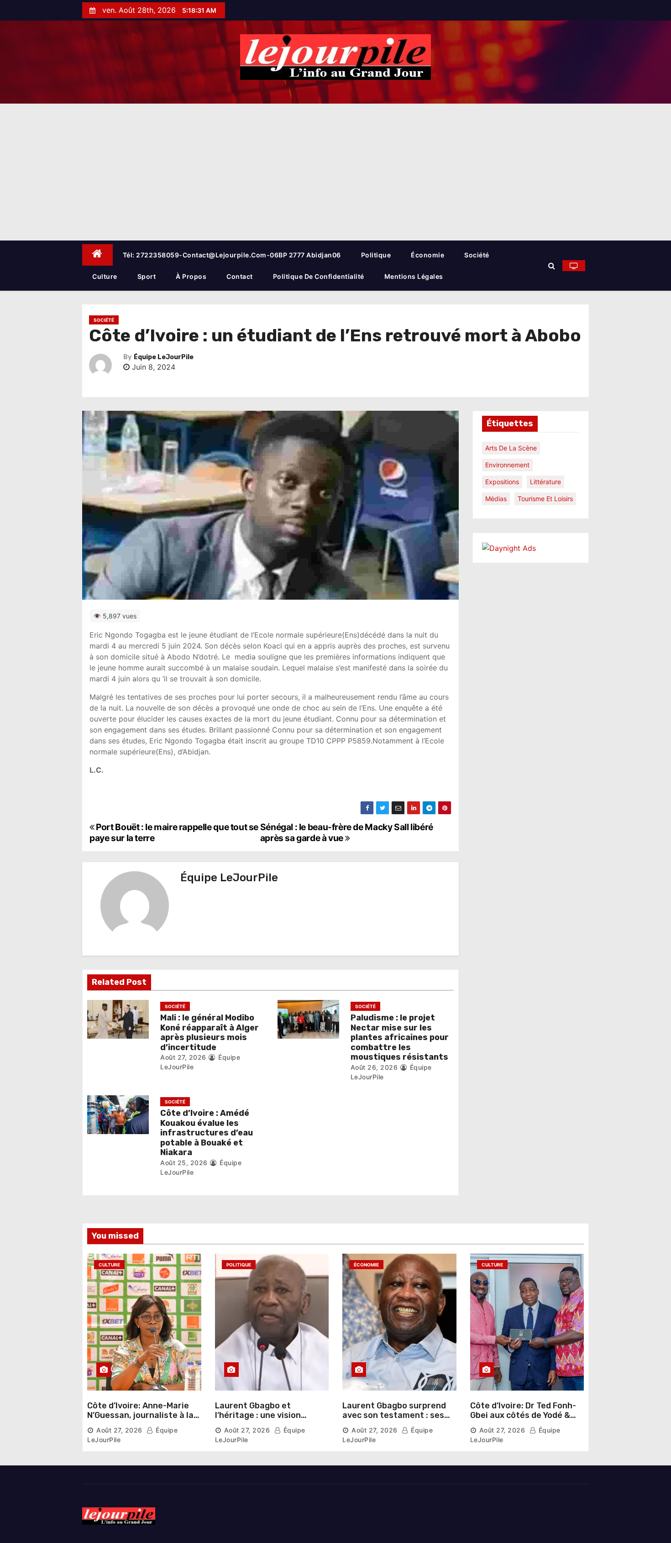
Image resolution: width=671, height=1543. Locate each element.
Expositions (502, 482)
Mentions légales (413, 276)
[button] (551, 265)
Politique (376, 255)
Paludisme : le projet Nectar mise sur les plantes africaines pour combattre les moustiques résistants (400, 1037)
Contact (239, 276)
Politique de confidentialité (318, 276)
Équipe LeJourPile (164, 357)
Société (476, 255)
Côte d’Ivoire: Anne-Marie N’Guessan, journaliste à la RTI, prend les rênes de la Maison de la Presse (140, 1420)
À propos (191, 276)
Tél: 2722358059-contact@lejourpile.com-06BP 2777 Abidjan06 (232, 255)
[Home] (97, 255)
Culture (104, 276)
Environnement (507, 465)
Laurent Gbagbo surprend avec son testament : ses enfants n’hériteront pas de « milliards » (398, 1420)
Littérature (545, 482)
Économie (427, 255)
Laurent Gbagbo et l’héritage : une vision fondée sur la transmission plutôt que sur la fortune (269, 1420)
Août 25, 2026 (184, 1162)
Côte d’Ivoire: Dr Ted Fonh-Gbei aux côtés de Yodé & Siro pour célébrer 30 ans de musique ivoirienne (527, 1420)
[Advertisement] (335, 172)
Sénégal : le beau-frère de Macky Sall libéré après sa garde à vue (346, 832)
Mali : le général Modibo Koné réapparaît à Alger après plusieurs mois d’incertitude (209, 1032)
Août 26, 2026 (374, 1067)
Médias (496, 498)
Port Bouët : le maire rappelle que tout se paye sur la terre (173, 832)
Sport (146, 276)
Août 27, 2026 (183, 1057)
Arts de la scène (511, 448)
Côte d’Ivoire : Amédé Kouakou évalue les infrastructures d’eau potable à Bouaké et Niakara (206, 1132)
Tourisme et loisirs (545, 498)
